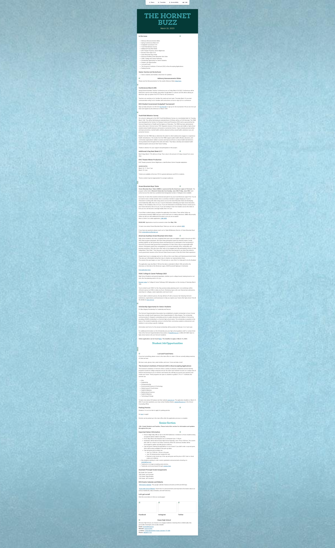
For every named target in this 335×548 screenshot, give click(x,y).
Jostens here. (167, 466)
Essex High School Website (147, 488)
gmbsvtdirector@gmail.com (150, 232)
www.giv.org (170, 400)
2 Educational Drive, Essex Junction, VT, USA (157, 530)
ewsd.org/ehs (148, 528)
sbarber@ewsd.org (179, 402)
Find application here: (145, 270)
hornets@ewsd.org (148, 527)
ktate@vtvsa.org (173, 333)
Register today (143, 282)
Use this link (163, 107)
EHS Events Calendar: (145, 485)
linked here (178, 81)
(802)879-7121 (147, 532)
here (160, 339)
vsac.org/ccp (150, 300)
